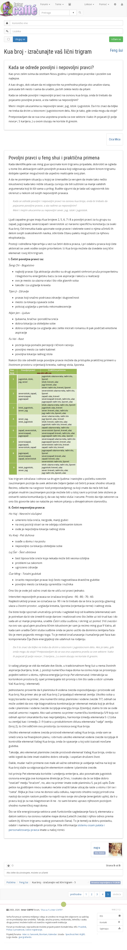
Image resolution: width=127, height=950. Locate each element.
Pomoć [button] (103, 4)
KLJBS (82, 934)
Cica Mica (114, 139)
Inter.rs (25, 934)
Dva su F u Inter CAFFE (51, 909)
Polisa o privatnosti (15, 929)
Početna (10, 882)
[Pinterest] (115, 4)
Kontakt (103, 922)
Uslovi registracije (33, 929)
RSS (101, 916)
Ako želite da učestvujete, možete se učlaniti (27, 872)
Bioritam (43, 934)
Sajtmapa (104, 928)
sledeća (117, 894)
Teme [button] (58, 4)
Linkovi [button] (88, 4)
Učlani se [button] (116, 39)
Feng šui (116, 50)
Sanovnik (34, 934)
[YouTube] (122, 4)
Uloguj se (20, 39)
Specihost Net (71, 934)
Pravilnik (82, 926)
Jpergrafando (25, 937)
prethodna (75, 894)
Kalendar (52, 934)
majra (97, 847)
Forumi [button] (44, 4)
